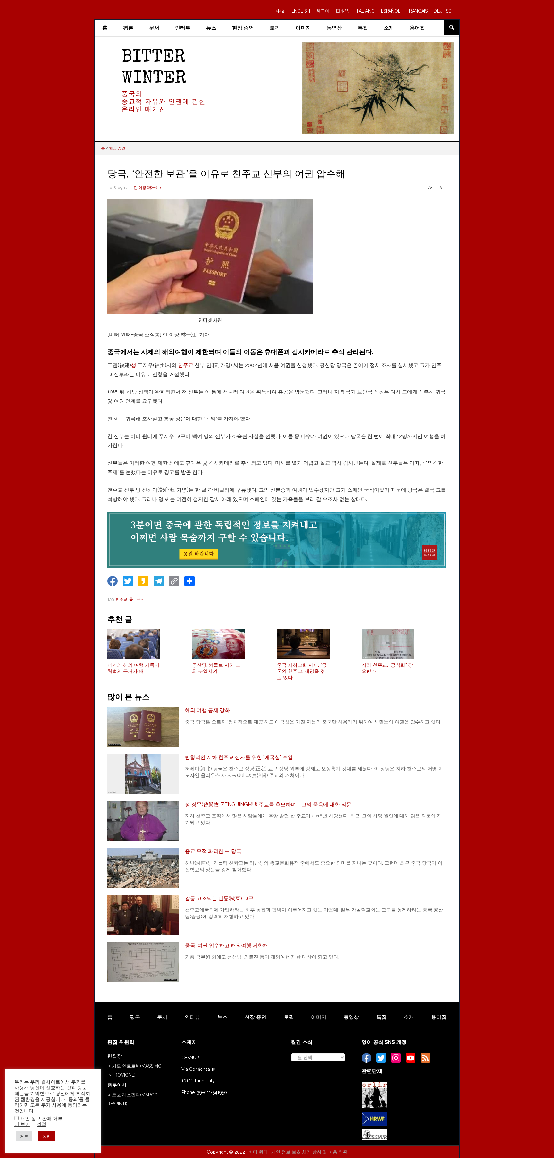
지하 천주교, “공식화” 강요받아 (387, 668)
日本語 (342, 10)
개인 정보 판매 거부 (41, 1118)
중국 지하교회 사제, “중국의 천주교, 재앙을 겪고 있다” (302, 671)
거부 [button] (24, 1136)
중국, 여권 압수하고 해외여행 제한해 (226, 945)
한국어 (323, 10)
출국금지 (137, 599)
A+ (430, 187)
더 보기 (22, 1124)
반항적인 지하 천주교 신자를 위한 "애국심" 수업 (239, 757)
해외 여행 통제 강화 (207, 710)
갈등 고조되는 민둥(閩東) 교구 (219, 898)
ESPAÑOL (390, 10)
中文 (280, 10)
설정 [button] (41, 1124)
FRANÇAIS (417, 10)
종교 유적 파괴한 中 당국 (213, 851)
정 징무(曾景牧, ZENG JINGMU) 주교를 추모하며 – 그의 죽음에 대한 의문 (268, 804)
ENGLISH (300, 10)
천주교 (185, 365)
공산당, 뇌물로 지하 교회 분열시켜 (216, 668)
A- (441, 187)
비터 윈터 (258, 1151)
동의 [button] (46, 1136)
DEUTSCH (444, 10)
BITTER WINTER (154, 68)
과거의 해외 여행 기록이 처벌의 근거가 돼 (133, 668)
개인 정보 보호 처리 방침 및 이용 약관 (309, 1151)
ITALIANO (365, 10)
